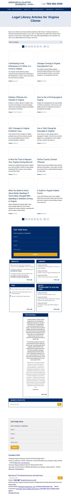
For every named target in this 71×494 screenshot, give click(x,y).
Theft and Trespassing (17, 112)
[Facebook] (14, 480)
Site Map (10, 493)
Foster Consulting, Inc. (44, 486)
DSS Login (16, 493)
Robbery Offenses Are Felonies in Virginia (48, 277)
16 (44, 46)
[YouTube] (19, 480)
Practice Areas (17, 9)
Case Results (50, 9)
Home (9, 9)
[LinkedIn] (17, 480)
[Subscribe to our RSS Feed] (49, 289)
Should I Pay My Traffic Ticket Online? (20, 296)
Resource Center (38, 9)
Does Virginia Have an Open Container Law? (21, 289)
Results (14, 261)
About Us (27, 9)
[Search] (59, 404)
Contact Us (59, 9)
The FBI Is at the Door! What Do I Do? (47, 294)
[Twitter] (16, 480)
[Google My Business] (27, 480)
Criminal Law (15, 81)
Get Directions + (25, 463)
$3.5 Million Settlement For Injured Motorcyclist (21, 270)
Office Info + (17, 463)
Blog (40, 285)
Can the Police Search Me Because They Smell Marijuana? (20, 292)
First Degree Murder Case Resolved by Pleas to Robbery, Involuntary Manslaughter (21, 275)
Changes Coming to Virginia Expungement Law (49, 272)
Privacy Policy (12, 484)
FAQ (13, 285)
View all (29, 279)
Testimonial (30, 315)
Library (41, 261)
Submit (35, 254)
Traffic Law (15, 174)
